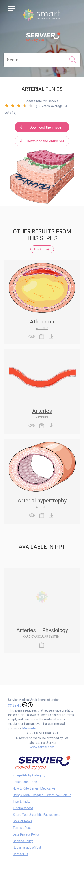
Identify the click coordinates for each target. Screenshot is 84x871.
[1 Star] (6, 105)
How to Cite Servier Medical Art (34, 788)
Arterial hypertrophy (42, 500)
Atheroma (42, 322)
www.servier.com (42, 747)
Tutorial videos (23, 808)
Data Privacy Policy (26, 834)
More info (29, 728)
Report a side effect (27, 847)
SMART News (22, 821)
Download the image (45, 127)
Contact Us (20, 854)
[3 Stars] (19, 105)
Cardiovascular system (41, 636)
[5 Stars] (31, 105)
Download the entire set (45, 141)
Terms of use (22, 827)
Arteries (42, 328)
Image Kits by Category (29, 775)
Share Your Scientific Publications (36, 814)
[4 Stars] (25, 105)
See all (38, 249)
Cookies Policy (23, 841)
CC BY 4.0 (15, 705)
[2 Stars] (13, 105)
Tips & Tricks (21, 801)
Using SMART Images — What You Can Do (42, 795)
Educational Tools (25, 782)
